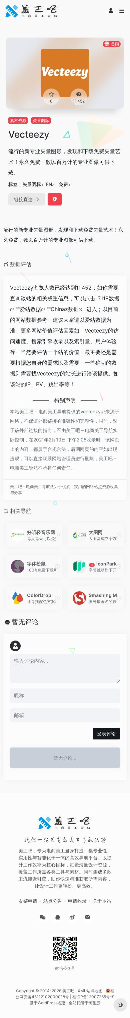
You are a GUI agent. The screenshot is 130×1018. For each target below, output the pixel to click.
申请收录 (77, 901)
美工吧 (68, 990)
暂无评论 (25, 622)
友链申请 (28, 901)
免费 (63, 184)
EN (49, 184)
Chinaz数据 (65, 309)
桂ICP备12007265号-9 (93, 996)
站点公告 (52, 901)
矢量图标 (41, 120)
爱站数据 (30, 309)
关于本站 (102, 901)
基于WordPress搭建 (47, 1002)
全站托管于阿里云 (85, 1002)
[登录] (110, 10)
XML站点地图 (90, 990)
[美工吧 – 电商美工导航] (32, 11)
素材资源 (18, 120)
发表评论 (106, 733)
